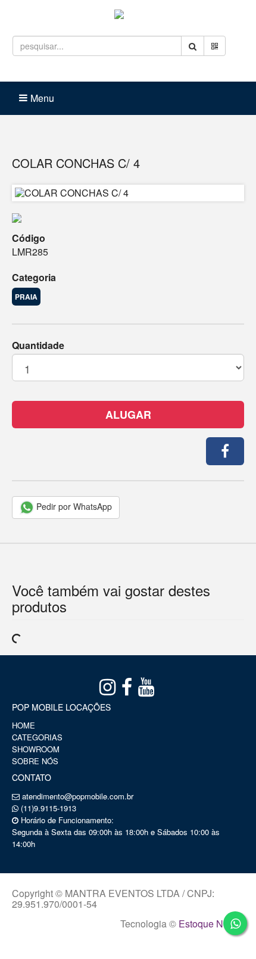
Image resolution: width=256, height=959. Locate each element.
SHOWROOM (36, 749)
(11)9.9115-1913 (48, 808)
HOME (23, 725)
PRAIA (26, 296)
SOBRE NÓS (35, 761)
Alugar (128, 414)
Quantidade (38, 345)
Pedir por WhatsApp (73, 506)
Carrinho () (151, 71)
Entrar (83, 71)
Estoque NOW (209, 923)
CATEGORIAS (37, 737)
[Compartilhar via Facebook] (225, 451)
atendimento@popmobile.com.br (77, 796)
